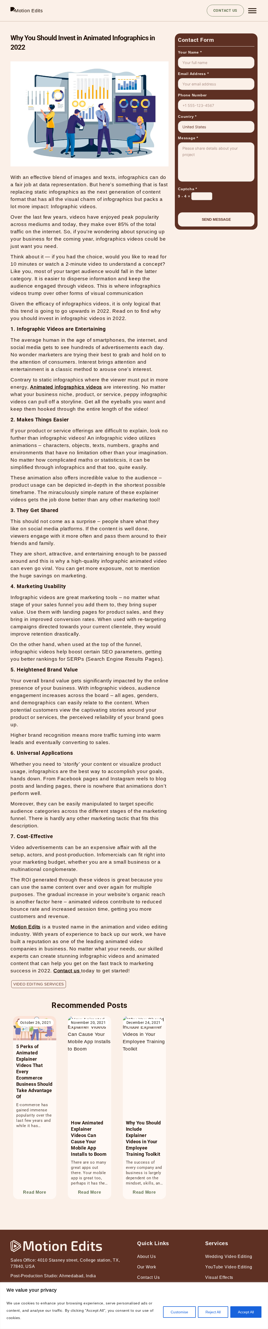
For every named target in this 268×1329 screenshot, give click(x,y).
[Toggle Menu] (252, 10)
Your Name (190, 52)
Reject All (213, 1312)
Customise (179, 1312)
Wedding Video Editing (228, 1256)
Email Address (193, 74)
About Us (146, 1256)
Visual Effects (219, 1277)
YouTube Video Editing (228, 1267)
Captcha (187, 189)
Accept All (246, 1312)
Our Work (146, 1267)
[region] (134, 1305)
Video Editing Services (38, 984)
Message (188, 138)
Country (187, 116)
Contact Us (148, 1277)
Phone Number (192, 95)
